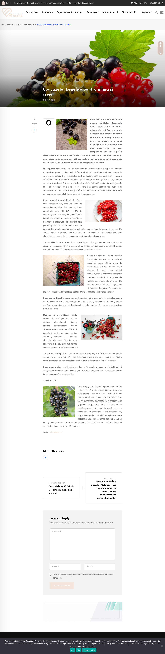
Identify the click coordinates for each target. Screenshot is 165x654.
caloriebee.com (56, 432)
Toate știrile (32, 12)
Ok (72, 650)
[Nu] (161, 646)
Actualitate (47, 12)
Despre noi (146, 12)
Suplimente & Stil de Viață (69, 12)
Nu (78, 650)
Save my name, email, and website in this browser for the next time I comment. (83, 576)
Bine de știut (92, 12)
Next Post (109, 478)
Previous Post (58, 483)
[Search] (156, 12)
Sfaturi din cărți (129, 12)
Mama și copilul (110, 12)
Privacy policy (89, 650)
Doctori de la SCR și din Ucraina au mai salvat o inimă (61, 489)
